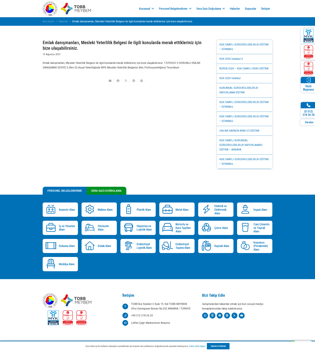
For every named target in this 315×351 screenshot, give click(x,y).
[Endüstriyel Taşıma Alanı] (168, 246)
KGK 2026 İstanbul (230, 78)
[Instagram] (205, 316)
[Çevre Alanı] (207, 228)
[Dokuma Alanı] (51, 246)
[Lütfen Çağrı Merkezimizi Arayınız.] (126, 323)
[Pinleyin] (142, 80)
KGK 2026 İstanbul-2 (231, 58)
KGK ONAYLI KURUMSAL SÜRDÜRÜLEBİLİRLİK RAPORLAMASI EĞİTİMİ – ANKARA (240, 145)
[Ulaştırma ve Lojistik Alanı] (129, 228)
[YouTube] (242, 316)
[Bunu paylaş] (118, 80)
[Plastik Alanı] (129, 209)
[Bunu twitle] (126, 80)
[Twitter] (234, 316)
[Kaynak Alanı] (207, 246)
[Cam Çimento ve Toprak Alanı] (246, 228)
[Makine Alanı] (90, 209)
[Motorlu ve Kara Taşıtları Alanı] (168, 228)
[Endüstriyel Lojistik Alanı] (129, 246)
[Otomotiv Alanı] (90, 228)
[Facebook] (220, 316)
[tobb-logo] (50, 8)
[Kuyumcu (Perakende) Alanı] (246, 246)
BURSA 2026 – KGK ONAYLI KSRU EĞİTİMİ (243, 68)
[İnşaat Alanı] (246, 209)
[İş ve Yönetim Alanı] (51, 228)
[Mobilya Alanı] (51, 264)
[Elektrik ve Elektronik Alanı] (207, 209)
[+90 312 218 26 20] (126, 315)
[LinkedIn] (227, 316)
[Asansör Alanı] (51, 209)
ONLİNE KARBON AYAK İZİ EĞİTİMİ (239, 130)
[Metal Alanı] (168, 209)
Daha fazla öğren (197, 346)
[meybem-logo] (76, 8)
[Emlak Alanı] (90, 246)
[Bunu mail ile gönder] (110, 80)
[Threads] (212, 316)
